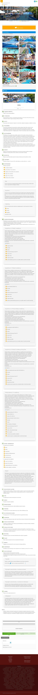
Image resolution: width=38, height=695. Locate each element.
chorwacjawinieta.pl (6, 669)
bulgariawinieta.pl (13, 668)
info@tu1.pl (5, 4)
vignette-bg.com (32, 677)
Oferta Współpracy (27, 661)
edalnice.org (29, 670)
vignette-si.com (31, 678)
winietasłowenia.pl (15, 685)
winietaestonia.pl (6, 683)
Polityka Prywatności (27, 656)
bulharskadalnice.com (20, 668)
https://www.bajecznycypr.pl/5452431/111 (17, 563)
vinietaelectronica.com (22, 679)
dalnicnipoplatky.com (32, 669)
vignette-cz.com (6, 678)
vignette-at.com (25, 677)
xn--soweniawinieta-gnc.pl (10, 688)
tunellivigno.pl (19, 677)
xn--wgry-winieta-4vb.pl (19, 688)
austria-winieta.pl (8, 667)
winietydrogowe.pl (9, 686)
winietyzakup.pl (15, 687)
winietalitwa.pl (12, 683)
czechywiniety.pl (25, 669)
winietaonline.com (31, 683)
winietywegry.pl (29, 686)
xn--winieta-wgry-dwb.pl (19, 689)
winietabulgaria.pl (16, 682)
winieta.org (18, 681)
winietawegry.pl (21, 685)
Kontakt (10, 661)
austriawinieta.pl (14, 667)
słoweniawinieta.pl (13, 677)
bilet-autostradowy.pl (21, 667)
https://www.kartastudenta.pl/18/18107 (9, 86)
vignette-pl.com (12, 678)
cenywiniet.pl (32, 668)
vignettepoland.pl (11, 679)
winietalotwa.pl (18, 683)
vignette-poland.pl (19, 678)
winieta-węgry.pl (12, 681)
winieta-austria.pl (12, 680)
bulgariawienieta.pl (7, 668)
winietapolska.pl (5, 684)
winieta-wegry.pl (6, 681)
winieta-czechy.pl (19, 680)
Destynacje (10, 659)
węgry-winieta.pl (22, 687)
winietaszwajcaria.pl (8, 685)
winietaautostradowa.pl (9, 682)
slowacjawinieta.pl (15, 676)
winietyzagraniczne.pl (9, 687)
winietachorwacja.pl (23, 682)
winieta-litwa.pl (25, 680)
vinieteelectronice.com (30, 679)
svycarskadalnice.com (29, 676)
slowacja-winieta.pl (8, 676)
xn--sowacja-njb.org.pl (28, 687)
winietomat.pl (27, 685)
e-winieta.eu (24, 670)
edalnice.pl (33, 670)
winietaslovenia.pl (18, 684)
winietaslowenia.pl (32, 684)
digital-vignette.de (13, 670)
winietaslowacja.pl (25, 684)
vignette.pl (5, 679)
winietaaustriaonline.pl (30, 681)
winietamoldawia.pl (24, 683)
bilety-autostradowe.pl (29, 667)
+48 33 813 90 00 (6, 2)
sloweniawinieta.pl (22, 676)
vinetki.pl (16, 679)
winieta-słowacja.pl (31, 680)
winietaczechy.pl (30, 682)
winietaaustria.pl (23, 681)
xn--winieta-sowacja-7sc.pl (28, 688)
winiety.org (31, 685)
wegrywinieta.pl (6, 680)
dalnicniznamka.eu (6, 670)
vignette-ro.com (25, 678)
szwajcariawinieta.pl (6, 677)
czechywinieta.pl (19, 669)
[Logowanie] (4, 6)
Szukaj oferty (10, 656)
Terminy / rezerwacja (20, 28)
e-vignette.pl (19, 670)
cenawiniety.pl (27, 668)
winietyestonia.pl (23, 686)
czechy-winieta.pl (12, 669)
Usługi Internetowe (27, 660)
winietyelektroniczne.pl (16, 686)
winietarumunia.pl (12, 684)
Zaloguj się (10, 660)
